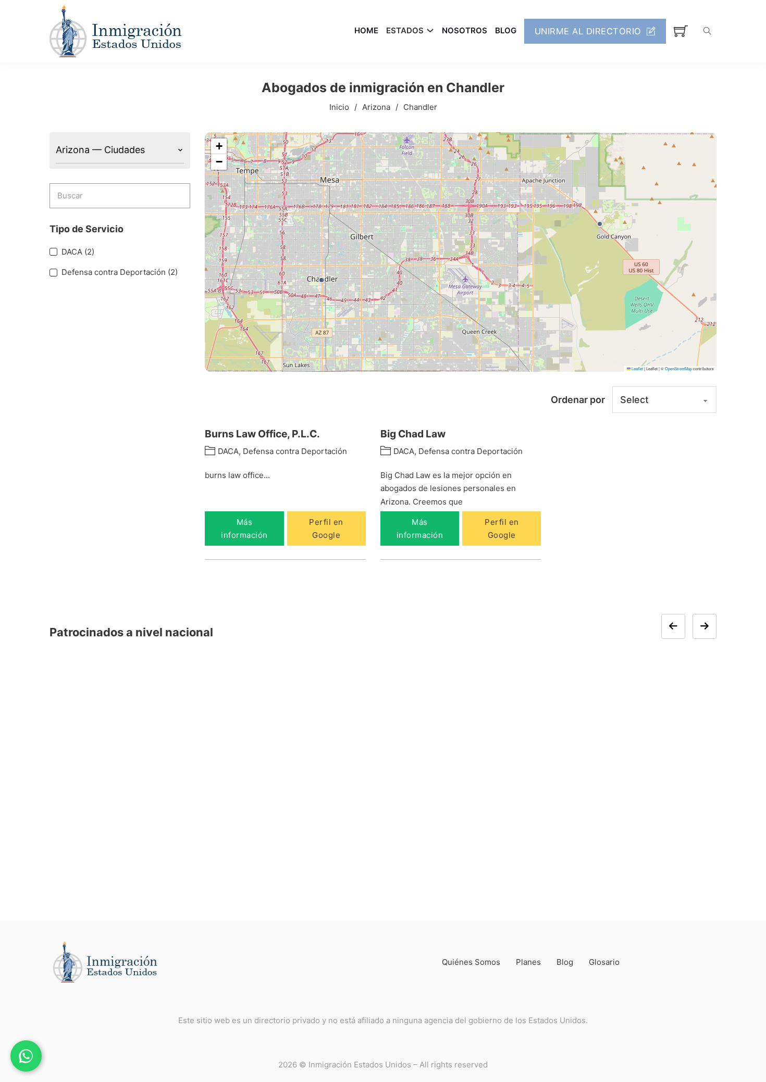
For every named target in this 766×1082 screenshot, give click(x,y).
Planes (528, 962)
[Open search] (707, 31)
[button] (321, 280)
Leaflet (637, 368)
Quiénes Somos (471, 962)
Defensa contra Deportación (295, 451)
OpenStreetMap (678, 368)
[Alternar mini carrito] (681, 31)
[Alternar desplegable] (430, 30)
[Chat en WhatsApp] (26, 1056)
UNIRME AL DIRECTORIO (588, 31)
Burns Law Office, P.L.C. (262, 433)
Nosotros (464, 30)
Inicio (339, 107)
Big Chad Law (413, 433)
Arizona (376, 107)
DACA (228, 451)
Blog (505, 30)
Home (366, 30)
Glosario (604, 962)
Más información (244, 528)
